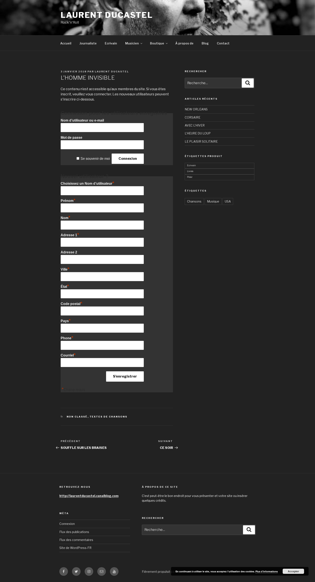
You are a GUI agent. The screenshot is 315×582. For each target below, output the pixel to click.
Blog (205, 43)
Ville (65, 269)
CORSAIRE (192, 117)
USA (228, 201)
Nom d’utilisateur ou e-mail (82, 120)
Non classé (77, 416)
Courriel (68, 355)
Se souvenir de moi (95, 158)
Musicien (132, 43)
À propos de (184, 43)
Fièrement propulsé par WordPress (167, 571)
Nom (65, 218)
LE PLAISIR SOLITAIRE (201, 141)
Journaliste (88, 43)
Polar (189, 177)
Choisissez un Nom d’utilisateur (87, 183)
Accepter (293, 571)
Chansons (194, 201)
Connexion (67, 524)
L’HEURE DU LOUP (198, 133)
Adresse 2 (69, 252)
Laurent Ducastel (107, 15)
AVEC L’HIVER (195, 125)
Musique (213, 201)
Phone (67, 338)
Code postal (71, 304)
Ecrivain (111, 43)
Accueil (65, 43)
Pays (66, 321)
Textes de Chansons (109, 416)
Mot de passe (71, 137)
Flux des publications (74, 532)
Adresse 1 (70, 235)
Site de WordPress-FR (75, 548)
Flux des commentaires (76, 540)
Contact (223, 43)
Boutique (157, 43)
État (65, 286)
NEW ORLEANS (196, 109)
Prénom (68, 201)
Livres (190, 171)
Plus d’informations (266, 571)
